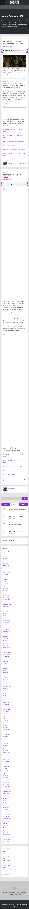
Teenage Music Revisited (9, 869)
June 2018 (5, 770)
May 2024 (5, 613)
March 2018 (5, 777)
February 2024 (6, 620)
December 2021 (6, 679)
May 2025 (5, 586)
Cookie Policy (15, 892)
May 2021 (5, 695)
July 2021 (5, 691)
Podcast (5, 863)
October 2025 (6, 574)
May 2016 (5, 827)
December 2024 (6, 597)
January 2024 (6, 622)
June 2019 (5, 743)
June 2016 (5, 825)
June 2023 (5, 638)
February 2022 (6, 675)
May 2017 (5, 800)
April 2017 (5, 802)
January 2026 (6, 567)
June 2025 (5, 583)
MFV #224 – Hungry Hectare (15, 524)
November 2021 (6, 681)
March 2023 (5, 645)
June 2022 (5, 665)
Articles (4, 851)
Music (4, 858)
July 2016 (5, 823)
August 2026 (6, 551)
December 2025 (6, 570)
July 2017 (5, 795)
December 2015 (6, 836)
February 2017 (6, 807)
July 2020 (5, 718)
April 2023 (5, 643)
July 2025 (5, 581)
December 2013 (6, 841)
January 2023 (6, 649)
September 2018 (7, 764)
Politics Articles (6, 865)
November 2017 (6, 786)
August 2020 (6, 716)
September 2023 (7, 631)
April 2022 (5, 670)
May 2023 (5, 640)
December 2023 (6, 624)
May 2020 (5, 722)
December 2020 (7, 706)
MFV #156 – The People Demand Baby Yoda (12, 42)
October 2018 (6, 761)
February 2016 (6, 834)
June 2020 (5, 720)
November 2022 (6, 654)
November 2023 (6, 627)
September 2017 (7, 791)
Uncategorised (6, 872)
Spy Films (5, 867)
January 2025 (6, 595)
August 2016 (6, 821)
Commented (23, 504)
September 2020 (7, 713)
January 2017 (6, 809)
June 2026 (5, 556)
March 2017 (5, 805)
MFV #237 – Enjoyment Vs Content (16, 516)
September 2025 (7, 577)
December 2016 (6, 811)
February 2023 (6, 647)
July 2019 (5, 741)
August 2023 (6, 634)
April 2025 (5, 588)
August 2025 (6, 579)
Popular (5, 504)
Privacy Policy (7, 892)
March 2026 (5, 563)
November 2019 (6, 732)
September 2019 (7, 736)
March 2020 (5, 727)
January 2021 (6, 704)
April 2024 (5, 615)
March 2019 (5, 750)
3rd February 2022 (7, 179)
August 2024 (6, 606)
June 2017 (5, 798)
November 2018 (6, 759)
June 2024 (5, 611)
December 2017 (6, 784)
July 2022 (5, 663)
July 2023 (5, 636)
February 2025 (6, 592)
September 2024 (7, 604)
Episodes (5, 38)
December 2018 (6, 757)
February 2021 (6, 702)
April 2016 (5, 830)
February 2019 (6, 752)
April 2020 (5, 725)
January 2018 (6, 782)
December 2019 (6, 729)
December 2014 (6, 839)
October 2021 (6, 684)
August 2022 (6, 661)
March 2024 (5, 618)
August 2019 (6, 738)
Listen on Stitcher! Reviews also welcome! (14, 149)
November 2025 (6, 572)
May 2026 (5, 558)
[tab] (5, 504)
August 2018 (6, 766)
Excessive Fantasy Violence (9, 856)
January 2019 (6, 754)
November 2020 (7, 709)
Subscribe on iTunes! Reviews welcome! (13, 141)
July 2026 (5, 554)
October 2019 (6, 734)
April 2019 (5, 748)
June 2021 (5, 693)
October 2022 (6, 656)
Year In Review (6, 874)
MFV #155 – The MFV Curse (13, 175)
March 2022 (5, 672)
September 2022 (7, 659)
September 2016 (7, 818)
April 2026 (5, 560)
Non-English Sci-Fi (7, 860)
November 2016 (6, 814)
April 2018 (5, 775)
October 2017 (6, 789)
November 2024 (6, 599)
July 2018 (5, 768)
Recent (14, 504)
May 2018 (5, 773)
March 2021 (5, 700)
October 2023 (6, 629)
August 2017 (6, 793)
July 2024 (5, 608)
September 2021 (7, 686)
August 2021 (6, 688)
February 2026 (6, 565)
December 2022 (6, 652)
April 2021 (5, 697)
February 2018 (6, 779)
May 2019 (5, 745)
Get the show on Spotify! (9, 145)
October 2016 (6, 816)
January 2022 (6, 677)
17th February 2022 (7, 46)
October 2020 (6, 711)
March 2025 (5, 590)
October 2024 (6, 602)
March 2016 (5, 832)
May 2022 (5, 668)
